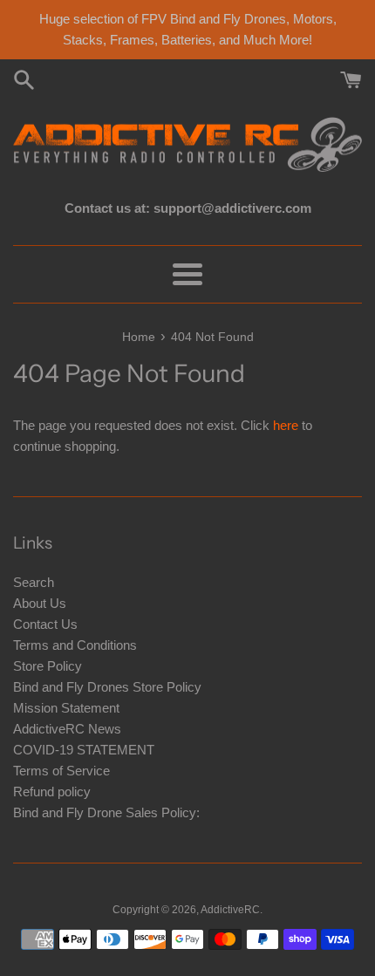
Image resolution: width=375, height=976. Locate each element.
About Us (39, 603)
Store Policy (47, 666)
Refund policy (52, 791)
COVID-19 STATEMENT (83, 749)
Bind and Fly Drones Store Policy (107, 686)
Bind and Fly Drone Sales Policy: (106, 812)
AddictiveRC (230, 910)
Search (33, 582)
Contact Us (45, 624)
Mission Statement (66, 707)
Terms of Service (61, 770)
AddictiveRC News (67, 728)
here (285, 425)
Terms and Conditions (75, 645)
